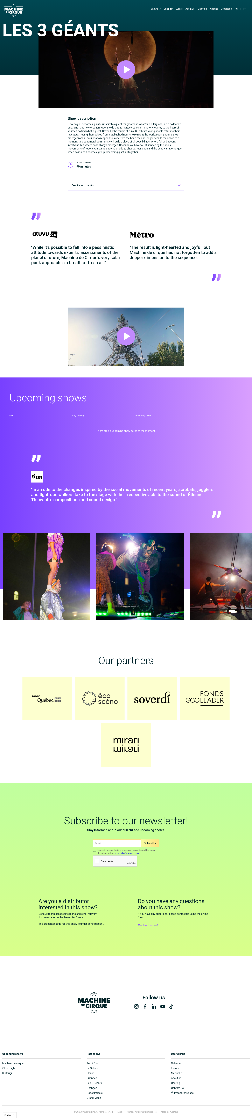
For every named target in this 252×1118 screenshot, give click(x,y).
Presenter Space (184, 1092)
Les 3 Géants (94, 1082)
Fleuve (90, 1073)
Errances (92, 1078)
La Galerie (92, 1068)
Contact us (226, 8)
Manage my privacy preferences (142, 1112)
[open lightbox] (126, 69)
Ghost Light (9, 1068)
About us (190, 8)
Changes (92, 1087)
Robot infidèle (95, 1092)
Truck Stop (93, 1063)
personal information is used (128, 853)
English (8, 1115)
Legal (120, 1112)
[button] (156, 8)
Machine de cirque (13, 1063)
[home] (13, 10)
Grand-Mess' (94, 1097)
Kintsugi (7, 1073)
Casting (214, 8)
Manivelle (202, 8)
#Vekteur (173, 1112)
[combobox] (10, 1115)
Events (179, 8)
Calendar (168, 8)
